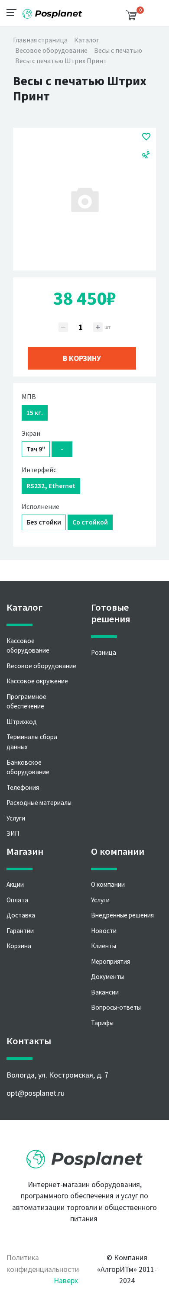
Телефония (22, 787)
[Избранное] (146, 136)
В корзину (82, 358)
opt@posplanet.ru (35, 1093)
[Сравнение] (146, 154)
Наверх (66, 1280)
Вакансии (105, 992)
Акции (15, 884)
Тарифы (102, 1023)
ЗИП (12, 833)
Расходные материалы (39, 802)
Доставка (20, 915)
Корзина (18, 946)
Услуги (15, 818)
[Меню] (14, 12)
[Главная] (52, 10)
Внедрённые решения (122, 915)
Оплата (17, 900)
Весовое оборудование (41, 666)
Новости (104, 931)
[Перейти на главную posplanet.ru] (84, 1156)
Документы (107, 976)
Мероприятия (110, 961)
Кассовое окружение (37, 681)
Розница (103, 652)
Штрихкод (21, 722)
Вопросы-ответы (116, 1007)
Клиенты (103, 946)
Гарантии (20, 931)
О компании (108, 884)
